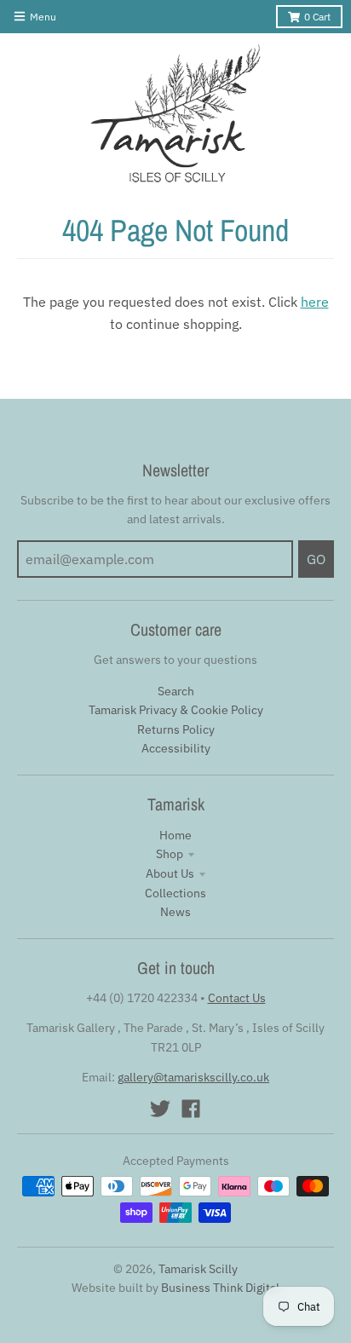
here (315, 301)
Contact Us (237, 998)
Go (316, 559)
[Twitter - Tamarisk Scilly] (160, 1108)
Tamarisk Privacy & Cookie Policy (176, 710)
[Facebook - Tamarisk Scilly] (191, 1108)
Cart (317, 16)
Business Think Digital (220, 1287)
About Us (170, 873)
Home (175, 835)
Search (176, 691)
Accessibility (175, 748)
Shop (169, 854)
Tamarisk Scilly (198, 1269)
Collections (175, 893)
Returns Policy (176, 729)
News (175, 911)
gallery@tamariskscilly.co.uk (193, 1077)
